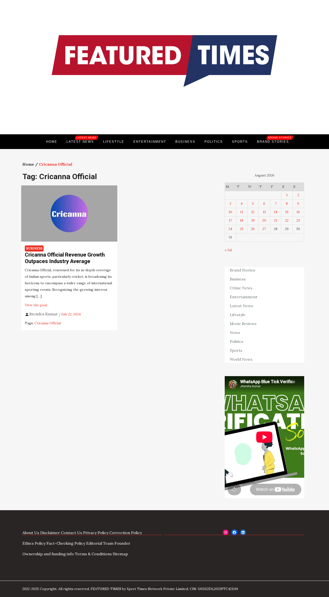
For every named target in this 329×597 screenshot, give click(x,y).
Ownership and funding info (48, 553)
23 (298, 220)
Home (51, 141)
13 (264, 212)
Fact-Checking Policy (65, 543)
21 (275, 220)
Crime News (241, 287)
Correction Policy (125, 532)
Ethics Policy (34, 543)
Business (185, 141)
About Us (30, 532)
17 (230, 220)
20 (264, 220)
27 (264, 229)
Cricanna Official (47, 323)
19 (253, 220)
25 (241, 229)
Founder (122, 543)
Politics (213, 141)
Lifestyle (113, 141)
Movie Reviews (243, 323)
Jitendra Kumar (43, 314)
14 (275, 212)
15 (287, 212)
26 (253, 229)
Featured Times (164, 117)
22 (287, 220)
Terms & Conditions (93, 553)
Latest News (81, 139)
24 (230, 229)
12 (252, 212)
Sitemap (120, 553)
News (235, 332)
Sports (240, 141)
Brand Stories (274, 139)
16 (298, 212)
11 (241, 212)
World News (241, 359)
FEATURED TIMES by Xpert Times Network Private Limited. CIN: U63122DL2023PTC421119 (164, 589)
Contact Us (71, 532)
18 (241, 220)
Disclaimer (50, 532)
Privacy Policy (95, 532)
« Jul (228, 250)
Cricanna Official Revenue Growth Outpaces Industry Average (65, 258)
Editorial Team (99, 543)
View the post (36, 305)
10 (230, 212)
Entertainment (149, 141)
